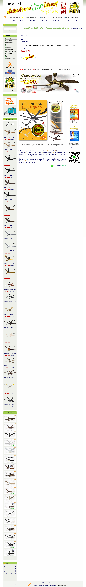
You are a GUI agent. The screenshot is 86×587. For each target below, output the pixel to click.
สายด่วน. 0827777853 (11, 51)
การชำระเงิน (51, 17)
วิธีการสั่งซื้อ (44, 17)
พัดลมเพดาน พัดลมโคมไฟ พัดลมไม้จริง (31, 17)
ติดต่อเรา (67, 17)
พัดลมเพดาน (8, 55)
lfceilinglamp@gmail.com (61, 585)
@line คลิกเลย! (75, 17)
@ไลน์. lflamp (9, 53)
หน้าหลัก (11, 17)
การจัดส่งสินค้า (60, 17)
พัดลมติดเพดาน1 (9, 44)
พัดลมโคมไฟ (9, 56)
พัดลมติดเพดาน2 (9, 45)
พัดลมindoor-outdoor (10, 58)
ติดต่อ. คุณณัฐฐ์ (9, 49)
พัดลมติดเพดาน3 (9, 47)
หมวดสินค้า (17, 17)
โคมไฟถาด (8, 38)
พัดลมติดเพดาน (9, 42)
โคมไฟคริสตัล (9, 40)
